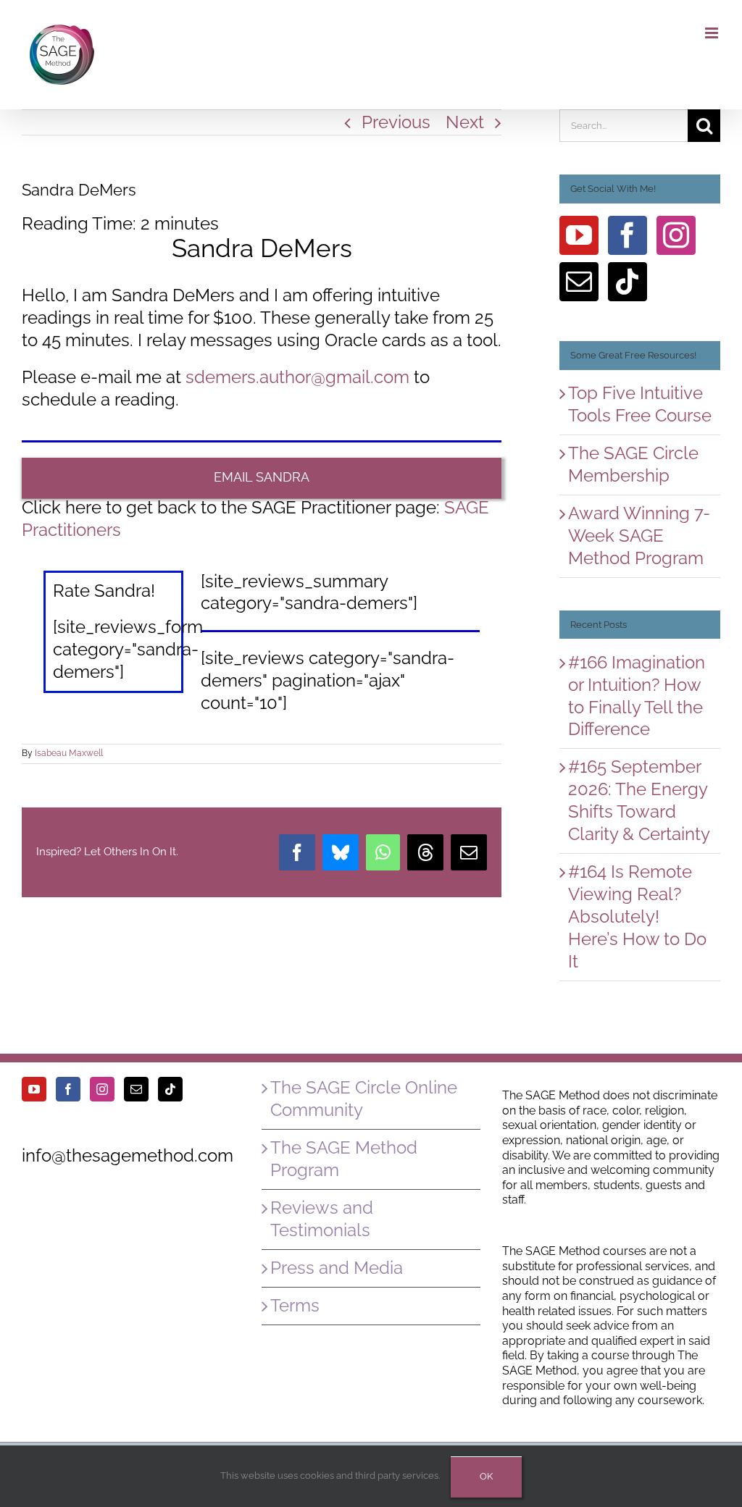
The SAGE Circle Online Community (363, 1098)
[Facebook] (627, 235)
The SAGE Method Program (343, 1158)
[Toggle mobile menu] (712, 33)
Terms (295, 1305)
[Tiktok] (627, 281)
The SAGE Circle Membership (633, 464)
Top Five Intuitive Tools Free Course (640, 404)
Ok (486, 1476)
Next (465, 122)
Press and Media (336, 1267)
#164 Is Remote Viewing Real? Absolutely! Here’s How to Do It (637, 916)
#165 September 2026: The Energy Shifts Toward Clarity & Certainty (639, 800)
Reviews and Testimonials (321, 1219)
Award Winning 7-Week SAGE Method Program (639, 535)
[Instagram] (676, 235)
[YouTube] (579, 235)
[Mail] (579, 281)
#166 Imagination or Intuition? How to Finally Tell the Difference (636, 696)
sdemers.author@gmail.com (297, 376)
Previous (396, 122)
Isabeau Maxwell (69, 753)
